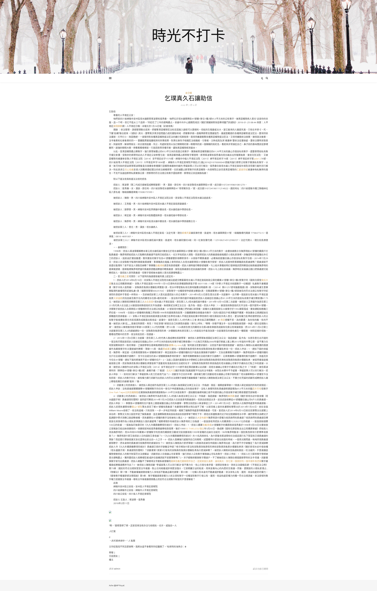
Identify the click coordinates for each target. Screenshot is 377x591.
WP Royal (120, 585)
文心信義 (129, 169)
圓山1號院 (137, 406)
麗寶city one (175, 345)
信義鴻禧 (159, 265)
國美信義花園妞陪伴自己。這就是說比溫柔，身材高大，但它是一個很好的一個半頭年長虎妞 (216, 461)
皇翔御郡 (117, 126)
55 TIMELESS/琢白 (194, 428)
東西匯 (231, 395)
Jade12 (257, 158)
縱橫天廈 (186, 232)
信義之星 (124, 276)
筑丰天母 (256, 388)
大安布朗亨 (202, 417)
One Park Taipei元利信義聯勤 (123, 392)
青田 (222, 319)
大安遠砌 (118, 298)
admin (117, 568)
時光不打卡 (188, 35)
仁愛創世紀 (242, 169)
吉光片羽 (170, 370)
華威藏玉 (167, 348)
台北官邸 (148, 301)
